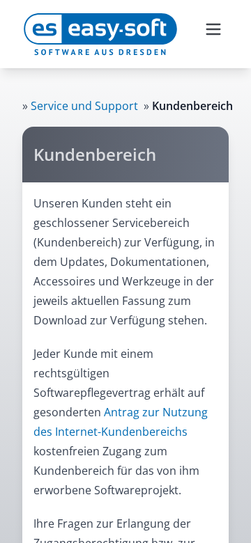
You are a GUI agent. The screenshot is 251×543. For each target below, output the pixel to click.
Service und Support (84, 105)
